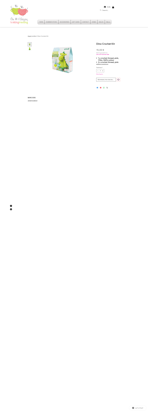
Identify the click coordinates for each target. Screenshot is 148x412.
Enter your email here (51, 211)
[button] (137, 169)
